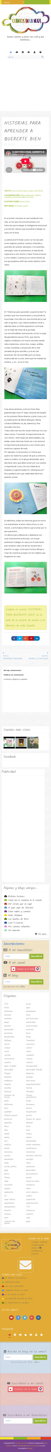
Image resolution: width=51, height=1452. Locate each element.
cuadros (7, 1062)
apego (6, 1022)
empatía (7, 1084)
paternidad (30, 1170)
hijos (6, 1108)
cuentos (29, 1062)
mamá (28, 1137)
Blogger (30, 1448)
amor (28, 1015)
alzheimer (8, 1011)
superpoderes (9, 1206)
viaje (28, 1217)
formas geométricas (31, 1096)
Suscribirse (36, 956)
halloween (8, 1104)
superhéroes (9, 1203)
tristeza (7, 1214)
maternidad (31, 1141)
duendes (8, 1077)
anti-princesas (32, 1018)
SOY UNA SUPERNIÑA (14, 1286)
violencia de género (9, 1222)
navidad (29, 1159)
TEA (28, 1206)
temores (7, 1210)
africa (6, 1007)
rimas (28, 1188)
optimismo (30, 1166)
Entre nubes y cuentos (19, 911)
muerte (7, 1155)
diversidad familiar (34, 1069)
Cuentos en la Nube (25, 969)
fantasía (7, 1091)
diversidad (8, 1069)
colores (29, 1047)
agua (28, 1007)
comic (6, 1051)
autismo (7, 1026)
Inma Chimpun (15, 915)
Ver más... (42, 934)
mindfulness (31, 1148)
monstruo (8, 1152)
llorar (28, 1126)
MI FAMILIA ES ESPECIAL (16, 1278)
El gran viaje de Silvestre (20, 908)
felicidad (30, 1091)
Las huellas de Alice (18, 919)
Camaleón (30, 1040)
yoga (28, 1221)
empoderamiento (33, 1084)
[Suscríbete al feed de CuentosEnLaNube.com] (22, 986)
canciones (30, 1044)
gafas (6, 1100)
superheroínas (32, 1203)
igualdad (8, 1111)
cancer (7, 1044)
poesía (28, 1177)
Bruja (28, 1037)
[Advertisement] (25, 86)
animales (8, 1018)
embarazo (8, 1080)
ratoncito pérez (32, 1181)
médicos (7, 1144)
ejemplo (29, 1077)
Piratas (7, 1177)
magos (29, 1133)
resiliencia (30, 1185)
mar (5, 1141)
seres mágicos (32, 1192)
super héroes (9, 1199)
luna (28, 1130)
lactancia (8, 1119)
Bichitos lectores (16, 896)
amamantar (31, 1011)
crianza (29, 1058)
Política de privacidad (33, 1446)
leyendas (8, 1122)
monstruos (30, 1152)
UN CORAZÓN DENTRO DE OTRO (18, 1298)
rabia (6, 1181)
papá (6, 1170)
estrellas (7, 1088)
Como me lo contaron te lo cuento (25, 900)
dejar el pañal (10, 1066)
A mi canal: (16, 963)
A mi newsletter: (20, 950)
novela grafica (10, 1166)
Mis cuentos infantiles (19, 927)
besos (28, 1033)
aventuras (8, 1033)
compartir (30, 1055)
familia (29, 1088)
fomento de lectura (9, 1096)
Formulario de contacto (36, 1252)
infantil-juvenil (10, 1115)
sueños (29, 1195)
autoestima (9, 1029)
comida (7, 1055)
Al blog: (13, 975)
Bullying (7, 1040)
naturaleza (8, 1159)
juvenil (29, 1115)
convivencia (9, 1058)
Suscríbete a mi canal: (27, 1384)
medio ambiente (33, 1144)
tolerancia (30, 1210)
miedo (6, 1148)
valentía (29, 1214)
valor (6, 1217)
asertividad (30, 1022)
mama (6, 1137)
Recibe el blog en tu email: (26, 1352)
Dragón (7, 1073)
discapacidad (31, 1066)
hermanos (30, 1104)
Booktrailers (9, 1037)
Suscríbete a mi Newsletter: (27, 1415)
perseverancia (32, 1174)
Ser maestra (14, 930)
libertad (29, 1122)
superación (30, 1199)
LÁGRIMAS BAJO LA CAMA (16, 1290)
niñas (6, 1163)
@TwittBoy (21, 1446)
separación (8, 1192)
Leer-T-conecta (15, 923)
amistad (7, 1015)
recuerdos (8, 1185)
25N (6, 1004)
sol (5, 1195)
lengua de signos (33, 1119)
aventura (30, 1029)
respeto (7, 1188)
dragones (30, 1073)
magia (6, 1133)
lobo (6, 1130)
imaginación (31, 1111)
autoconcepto (32, 1026)
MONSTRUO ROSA (12, 1282)
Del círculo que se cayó (20, 904)
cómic (28, 1051)
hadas (28, 1100)
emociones (30, 1080)
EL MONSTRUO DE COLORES (17, 1302)
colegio (7, 1047)
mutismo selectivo (34, 1155)
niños (28, 1163)
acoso (28, 1004)
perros (6, 1174)
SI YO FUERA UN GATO (15, 1294)
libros (6, 1126)
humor (29, 1108)
